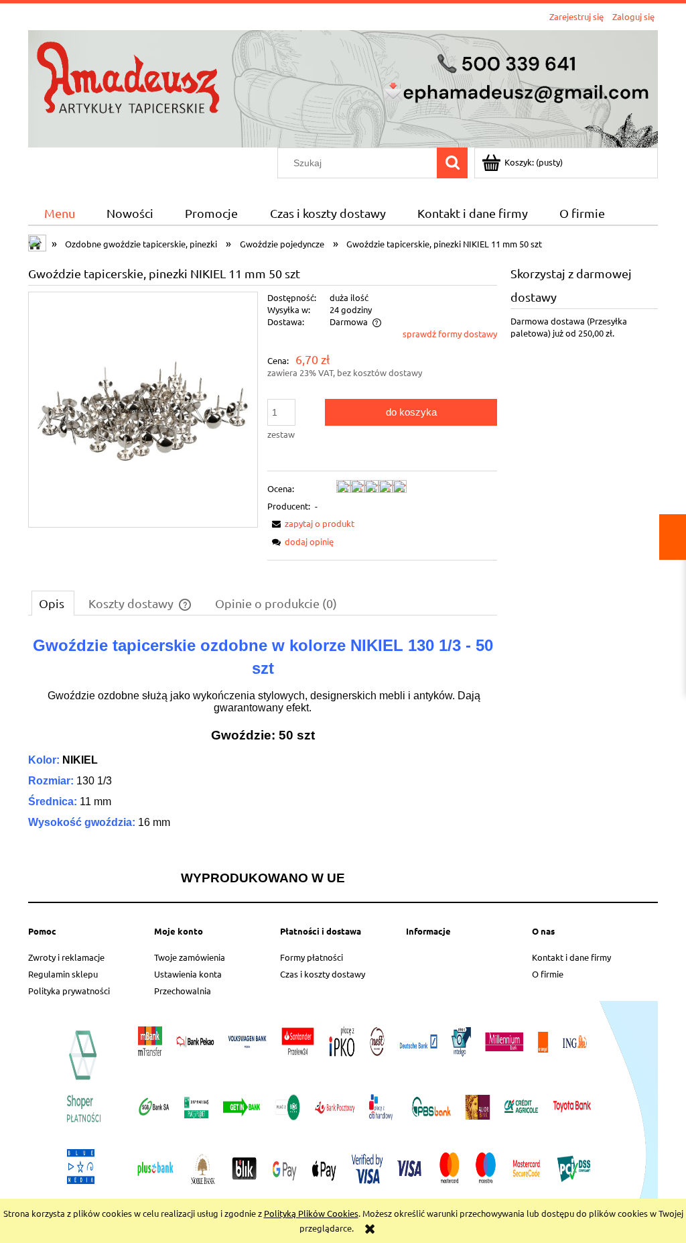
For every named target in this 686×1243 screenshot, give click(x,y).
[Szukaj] (452, 162)
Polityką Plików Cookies (311, 1213)
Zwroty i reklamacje (66, 957)
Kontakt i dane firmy (571, 957)
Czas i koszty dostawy (322, 974)
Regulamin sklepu (63, 974)
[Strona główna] (343, 86)
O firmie (547, 974)
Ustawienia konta (188, 974)
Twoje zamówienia (189, 957)
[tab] (53, 603)
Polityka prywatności (69, 990)
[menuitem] (59, 213)
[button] (310, 523)
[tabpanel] (262, 759)
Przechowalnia (182, 990)
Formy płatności (311, 957)
